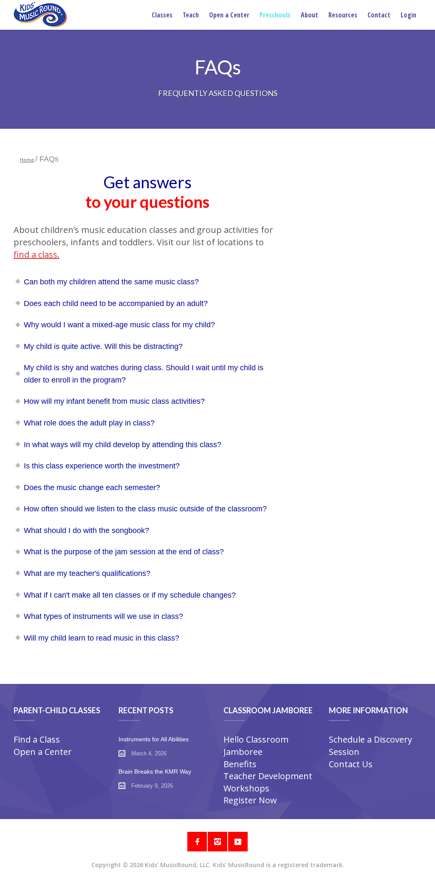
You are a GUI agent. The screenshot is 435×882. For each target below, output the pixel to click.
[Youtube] (238, 841)
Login (408, 15)
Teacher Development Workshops (267, 782)
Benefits (240, 764)
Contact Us (351, 764)
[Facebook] (197, 841)
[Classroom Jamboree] (40, 14)
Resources (342, 15)
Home (27, 159)
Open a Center (229, 15)
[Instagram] (217, 841)
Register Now (250, 800)
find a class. (36, 254)
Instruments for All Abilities (154, 739)
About (309, 15)
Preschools (275, 15)
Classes (162, 15)
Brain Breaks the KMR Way (155, 771)
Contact (378, 15)
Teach (191, 15)
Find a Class (37, 739)
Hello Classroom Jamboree (255, 745)
